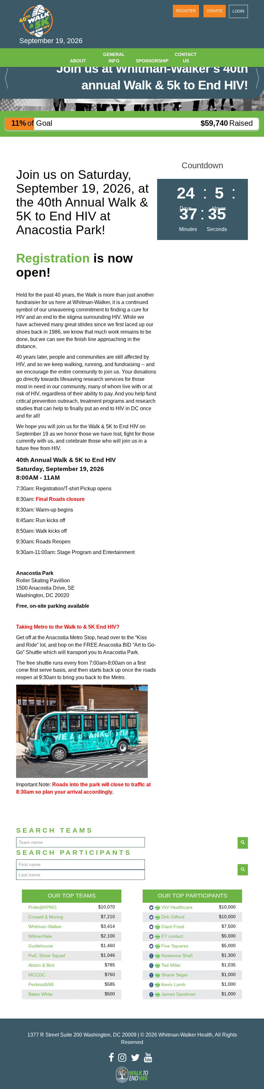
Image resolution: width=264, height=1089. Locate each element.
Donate (214, 11)
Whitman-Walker (45, 926)
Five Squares (174, 945)
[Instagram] (124, 1057)
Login (238, 11)
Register (186, 11)
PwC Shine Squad (46, 955)
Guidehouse (40, 945)
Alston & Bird (41, 965)
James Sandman (178, 994)
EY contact (172, 936)
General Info (114, 57)
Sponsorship (151, 60)
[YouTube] (150, 1057)
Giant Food (172, 926)
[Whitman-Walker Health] (36, 20)
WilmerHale (40, 936)
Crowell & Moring (45, 916)
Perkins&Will (40, 984)
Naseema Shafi (177, 955)
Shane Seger (174, 974)
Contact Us (186, 57)
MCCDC (36, 974)
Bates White (40, 994)
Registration (53, 258)
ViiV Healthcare (177, 907)
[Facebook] (112, 1057)
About (78, 60)
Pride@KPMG (42, 907)
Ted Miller (171, 965)
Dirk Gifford (172, 916)
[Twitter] (137, 1057)
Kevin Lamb (173, 984)
